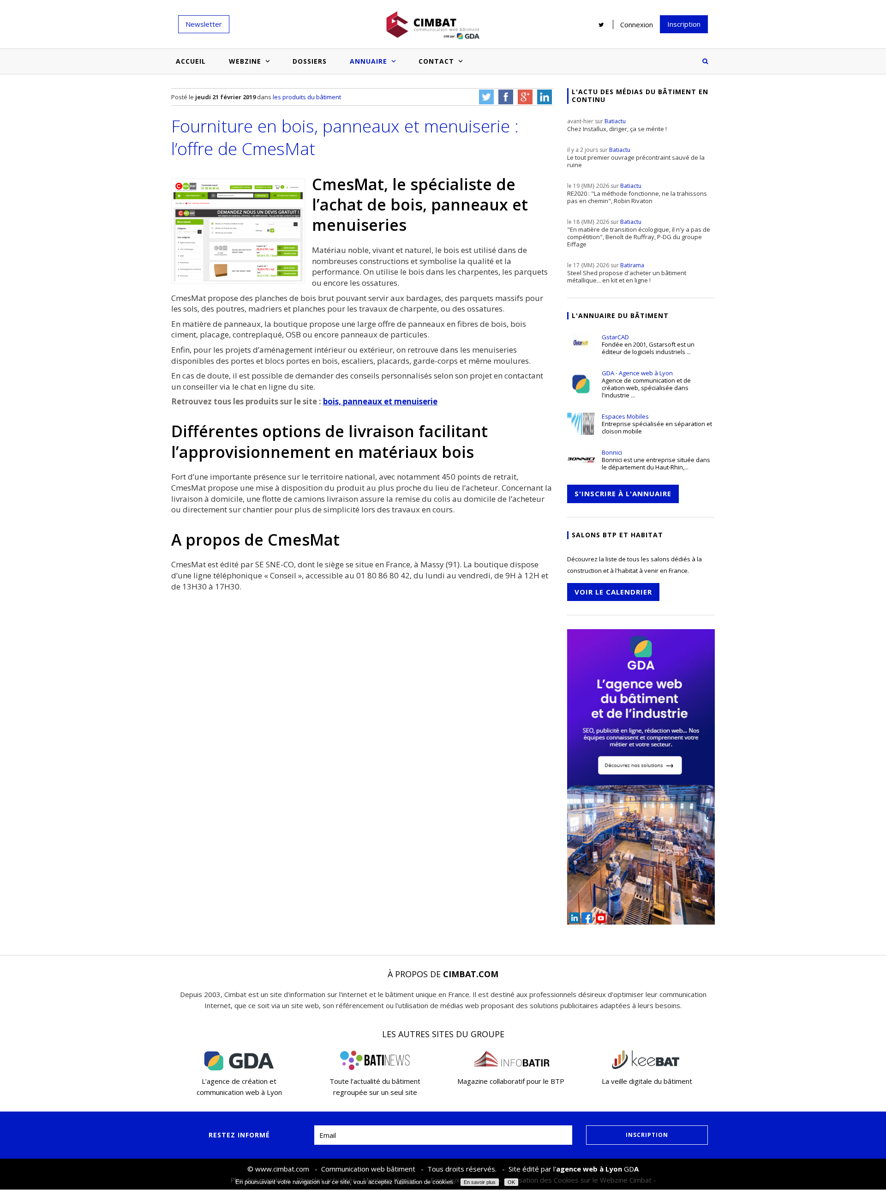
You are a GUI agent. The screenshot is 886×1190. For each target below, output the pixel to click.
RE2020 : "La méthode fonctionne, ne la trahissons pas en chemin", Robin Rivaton (637, 193)
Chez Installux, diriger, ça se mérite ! (617, 125)
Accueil (191, 61)
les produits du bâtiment (307, 97)
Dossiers (310, 61)
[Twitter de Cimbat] (601, 24)
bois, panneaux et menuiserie (380, 401)
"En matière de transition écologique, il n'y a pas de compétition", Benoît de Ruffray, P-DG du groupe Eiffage (638, 233)
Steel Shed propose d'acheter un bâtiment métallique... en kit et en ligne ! (626, 273)
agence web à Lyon (589, 1168)
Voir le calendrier (613, 591)
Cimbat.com (470, 974)
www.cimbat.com (282, 1168)
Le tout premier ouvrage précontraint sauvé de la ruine (636, 157)
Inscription (683, 24)
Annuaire (368, 61)
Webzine (245, 61)
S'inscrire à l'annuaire (623, 493)
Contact (436, 61)
